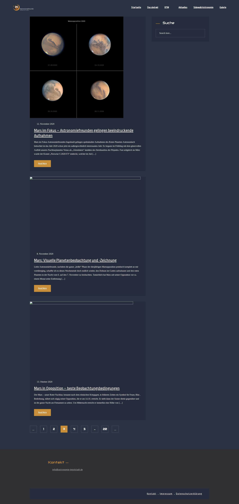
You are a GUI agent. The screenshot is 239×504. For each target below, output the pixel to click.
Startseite (136, 7)
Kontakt (151, 493)
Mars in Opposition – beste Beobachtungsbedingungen (77, 388)
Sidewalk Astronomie (203, 7)
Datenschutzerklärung (189, 493)
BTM (167, 7)
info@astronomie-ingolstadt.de (67, 469)
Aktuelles (183, 7)
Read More (42, 163)
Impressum (166, 493)
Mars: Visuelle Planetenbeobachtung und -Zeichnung (75, 260)
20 (105, 428)
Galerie (223, 7)
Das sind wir (152, 7)
